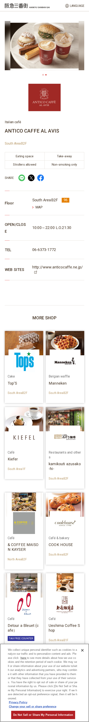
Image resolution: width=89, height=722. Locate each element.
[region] (44, 683)
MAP (39, 207)
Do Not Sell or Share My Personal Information (43, 714)
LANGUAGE (77, 5)
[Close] (82, 650)
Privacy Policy (18, 702)
